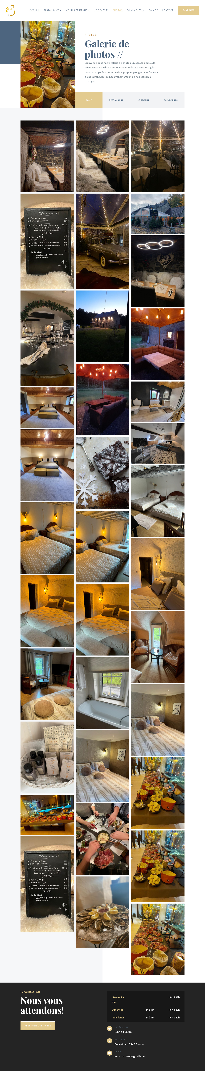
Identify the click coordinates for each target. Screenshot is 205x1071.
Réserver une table (38, 1025)
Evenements (134, 10)
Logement (143, 100)
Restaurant (51, 10)
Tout (89, 100)
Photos (118, 10)
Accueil (35, 10)
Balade (153, 10)
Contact (167, 10)
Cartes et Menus (76, 10)
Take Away (188, 10)
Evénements (171, 100)
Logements (102, 10)
